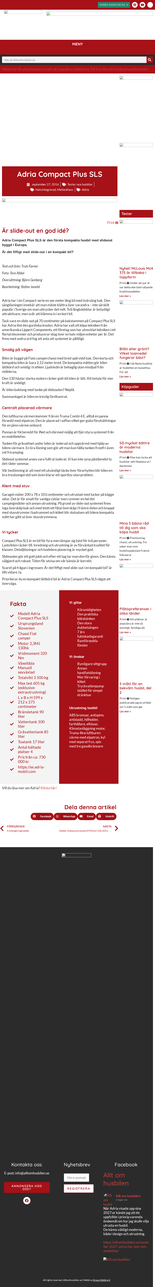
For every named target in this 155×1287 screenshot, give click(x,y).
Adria (85, 189)
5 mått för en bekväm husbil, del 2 (135, 688)
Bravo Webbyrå (101, 1280)
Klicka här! (49, 788)
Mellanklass (65, 189)
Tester (126, 213)
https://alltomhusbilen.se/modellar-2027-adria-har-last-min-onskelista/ (126, 1246)
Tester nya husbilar (80, 184)
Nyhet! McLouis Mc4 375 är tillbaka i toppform (136, 272)
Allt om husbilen (116, 1179)
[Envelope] (150, 5)
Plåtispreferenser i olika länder (135, 611)
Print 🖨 (112, 222)
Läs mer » (125, 296)
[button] (77, 49)
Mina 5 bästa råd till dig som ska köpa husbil (134, 527)
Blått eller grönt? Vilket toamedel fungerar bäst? (134, 353)
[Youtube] (142, 5)
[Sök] (150, 60)
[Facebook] (135, 5)
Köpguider (130, 386)
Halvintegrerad (46, 189)
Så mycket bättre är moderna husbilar (134, 447)
